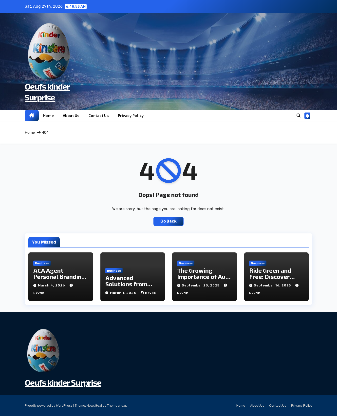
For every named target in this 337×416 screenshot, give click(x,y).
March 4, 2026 (52, 285)
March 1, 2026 (123, 293)
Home (48, 115)
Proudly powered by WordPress (49, 405)
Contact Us (99, 115)
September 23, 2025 (201, 285)
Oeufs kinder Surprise (63, 382)
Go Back (168, 221)
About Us (71, 115)
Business (42, 263)
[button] (298, 115)
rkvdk (150, 293)
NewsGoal (94, 405)
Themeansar (116, 405)
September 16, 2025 (273, 285)
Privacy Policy (131, 115)
